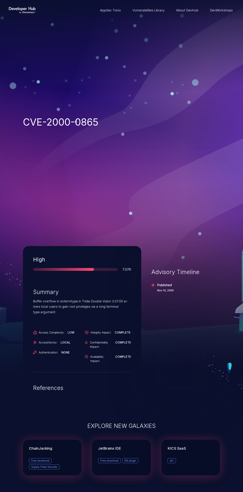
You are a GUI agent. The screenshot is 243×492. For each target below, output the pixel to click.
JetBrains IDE (109, 448)
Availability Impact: (97, 359)
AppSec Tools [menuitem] (110, 10)
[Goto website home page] (22, 10)
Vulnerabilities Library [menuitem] (149, 10)
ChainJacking (40, 448)
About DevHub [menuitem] (187, 10)
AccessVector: (48, 342)
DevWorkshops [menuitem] (221, 10)
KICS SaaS (177, 448)
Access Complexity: (51, 332)
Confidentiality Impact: (99, 344)
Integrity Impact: (101, 332)
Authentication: (48, 352)
